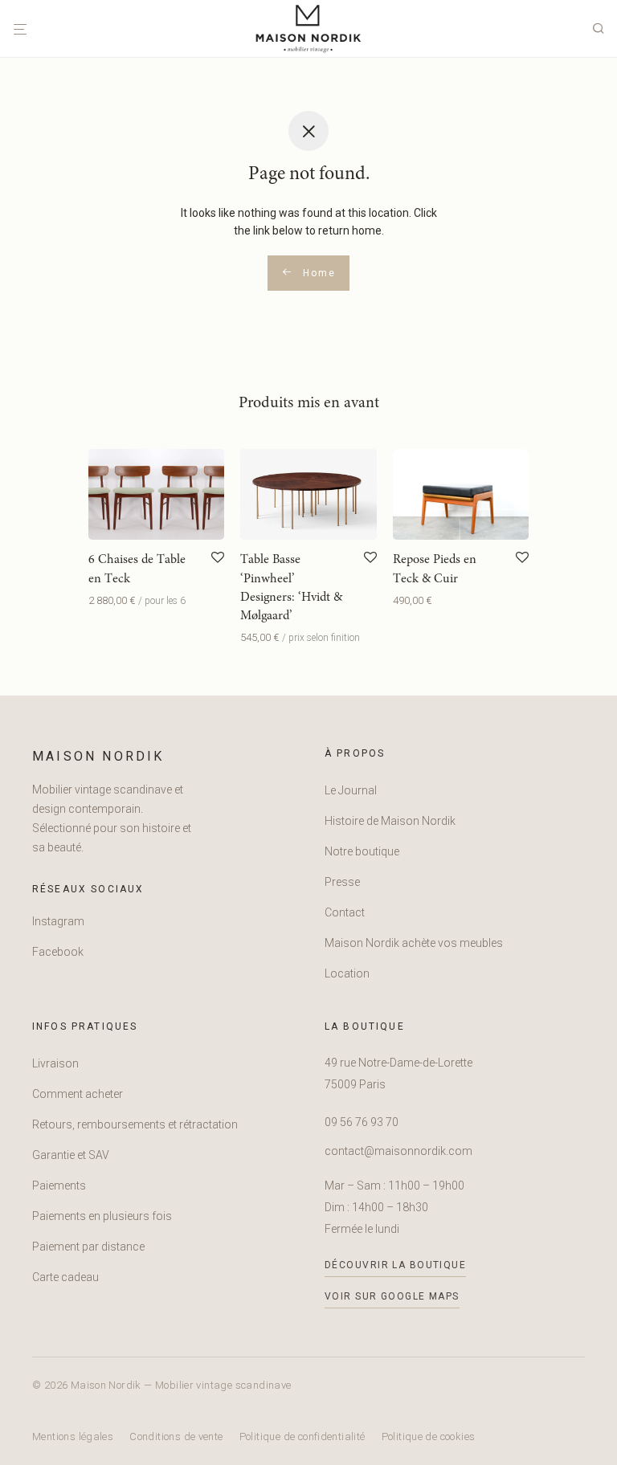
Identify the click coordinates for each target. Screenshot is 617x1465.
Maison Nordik (98, 756)
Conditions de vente (176, 1436)
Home (317, 273)
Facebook (58, 951)
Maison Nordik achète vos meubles (414, 943)
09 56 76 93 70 (361, 1122)
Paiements (59, 1185)
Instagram (58, 921)
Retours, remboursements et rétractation (135, 1124)
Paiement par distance (88, 1246)
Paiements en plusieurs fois (102, 1216)
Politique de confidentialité (302, 1436)
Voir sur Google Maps (392, 1296)
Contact (345, 912)
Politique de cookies (429, 1436)
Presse (342, 881)
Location (347, 973)
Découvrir (108, 600)
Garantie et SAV (70, 1155)
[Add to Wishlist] (217, 558)
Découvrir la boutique (395, 1265)
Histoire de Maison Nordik (390, 820)
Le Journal (351, 790)
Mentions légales (72, 1436)
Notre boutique (362, 851)
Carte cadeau (65, 1277)
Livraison (55, 1063)
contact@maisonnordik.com (398, 1151)
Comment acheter (77, 1094)
